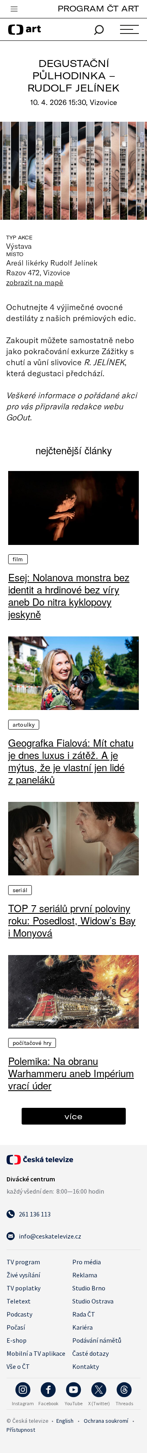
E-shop (17, 1340)
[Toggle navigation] (14, 9)
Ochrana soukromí (106, 1420)
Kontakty (85, 1366)
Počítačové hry (32, 1043)
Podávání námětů (96, 1340)
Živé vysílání (23, 1275)
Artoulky (24, 724)
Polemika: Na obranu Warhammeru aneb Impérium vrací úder (71, 1073)
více (73, 1116)
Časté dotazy (90, 1353)
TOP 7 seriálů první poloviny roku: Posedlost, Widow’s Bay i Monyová (72, 920)
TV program (23, 1262)
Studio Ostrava (93, 1301)
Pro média (86, 1262)
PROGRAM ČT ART (98, 8)
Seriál (20, 890)
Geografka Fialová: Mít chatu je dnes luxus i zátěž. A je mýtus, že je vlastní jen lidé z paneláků (71, 761)
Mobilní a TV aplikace (36, 1353)
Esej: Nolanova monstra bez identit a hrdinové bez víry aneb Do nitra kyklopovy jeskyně (68, 595)
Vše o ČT (18, 1366)
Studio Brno (88, 1288)
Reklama (84, 1275)
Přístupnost (21, 1429)
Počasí (16, 1327)
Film (18, 559)
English (65, 1420)
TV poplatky (23, 1288)
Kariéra (82, 1327)
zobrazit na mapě (34, 282)
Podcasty (19, 1314)
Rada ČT (83, 1314)
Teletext (19, 1301)
